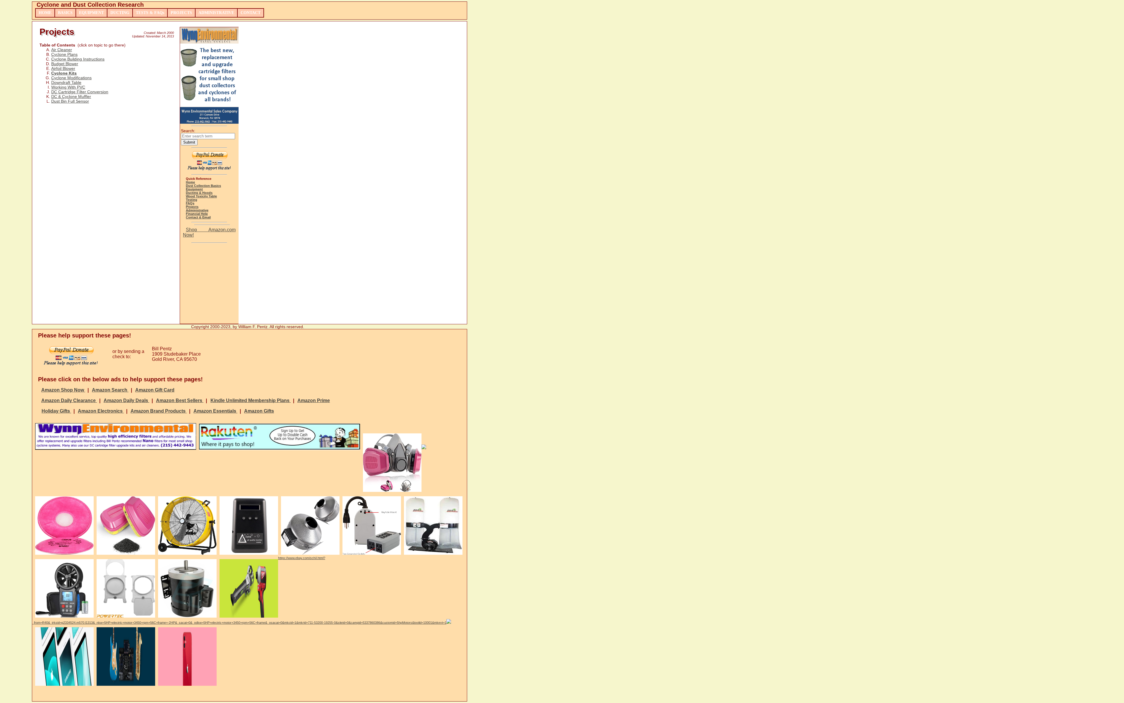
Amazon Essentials (215, 411)
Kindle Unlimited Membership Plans (250, 400)
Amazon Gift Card (154, 389)
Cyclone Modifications (71, 77)
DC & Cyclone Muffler (71, 96)
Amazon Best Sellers (179, 400)
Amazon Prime (313, 400)
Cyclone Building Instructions (77, 59)
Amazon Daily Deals (126, 400)
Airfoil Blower (63, 68)
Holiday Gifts (56, 411)
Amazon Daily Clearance (69, 400)
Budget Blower (64, 63)
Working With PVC (68, 87)
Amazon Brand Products (159, 411)
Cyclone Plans (64, 54)
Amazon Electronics (101, 411)
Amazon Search (110, 389)
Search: (188, 130)
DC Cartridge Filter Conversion (79, 91)
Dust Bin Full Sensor (70, 101)
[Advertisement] (209, 285)
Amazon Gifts (259, 411)
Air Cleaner (61, 49)
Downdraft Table (66, 82)
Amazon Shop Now (63, 389)
